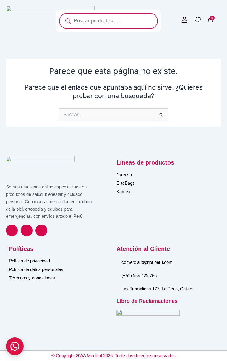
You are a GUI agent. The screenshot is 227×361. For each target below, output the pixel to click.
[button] (15, 346)
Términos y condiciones (32, 277)
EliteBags (125, 183)
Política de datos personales (36, 269)
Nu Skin (124, 174)
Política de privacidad (29, 260)
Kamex (123, 191)
